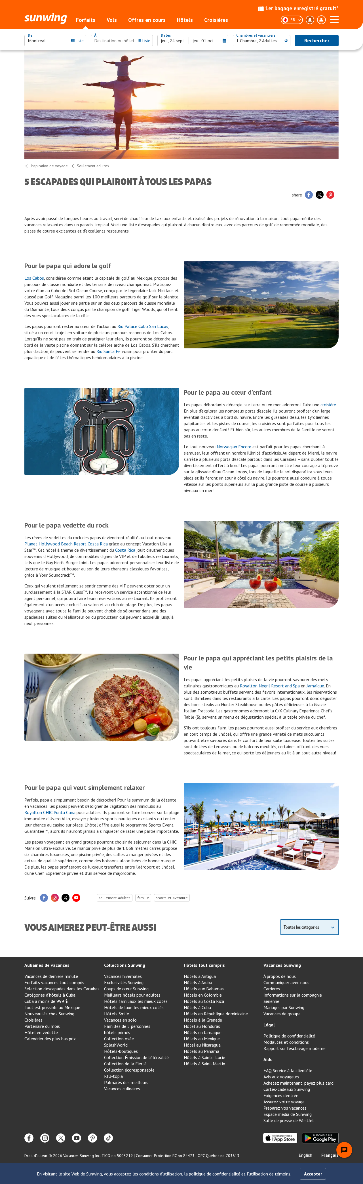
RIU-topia (113, 1076)
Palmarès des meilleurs (126, 1082)
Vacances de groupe (282, 1013)
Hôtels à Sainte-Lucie (204, 1057)
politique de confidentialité (214, 1174)
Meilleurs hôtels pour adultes (132, 995)
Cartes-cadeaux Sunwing (286, 1089)
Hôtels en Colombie (203, 995)
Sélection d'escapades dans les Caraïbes (62, 988)
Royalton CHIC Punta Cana (49, 812)
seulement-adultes (114, 897)
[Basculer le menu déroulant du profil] (321, 20)
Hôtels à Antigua (200, 976)
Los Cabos (34, 278)
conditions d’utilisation (160, 1174)
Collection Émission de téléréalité (136, 1057)
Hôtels (185, 19)
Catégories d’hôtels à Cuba (49, 995)
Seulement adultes (93, 165)
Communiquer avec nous (286, 982)
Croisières (216, 19)
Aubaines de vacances (46, 965)
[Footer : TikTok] (108, 1138)
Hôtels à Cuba (197, 1007)
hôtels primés (117, 1032)
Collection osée (119, 1038)
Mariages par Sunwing (283, 1007)
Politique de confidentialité (289, 1036)
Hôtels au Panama (201, 1051)
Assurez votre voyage (284, 1101)
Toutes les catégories (301, 927)
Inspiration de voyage (49, 165)
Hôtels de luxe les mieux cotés (134, 1007)
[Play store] (320, 1138)
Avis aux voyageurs (281, 1077)
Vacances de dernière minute (51, 976)
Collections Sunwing (124, 965)
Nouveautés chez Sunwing (49, 1013)
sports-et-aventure (172, 897)
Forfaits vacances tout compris (54, 982)
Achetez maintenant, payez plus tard (298, 1083)
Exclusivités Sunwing (123, 982)
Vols (112, 19)
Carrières (271, 988)
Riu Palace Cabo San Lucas (142, 326)
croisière (328, 404)
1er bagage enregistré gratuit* (302, 8)
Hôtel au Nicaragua (202, 1045)
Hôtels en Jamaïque (202, 1032)
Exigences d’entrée (280, 1095)
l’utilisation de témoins (268, 1174)
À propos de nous (279, 976)
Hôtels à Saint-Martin (204, 1063)
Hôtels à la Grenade (203, 1020)
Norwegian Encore (234, 446)
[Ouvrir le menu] (334, 18)
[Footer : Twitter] (60, 1138)
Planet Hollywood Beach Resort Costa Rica (66, 544)
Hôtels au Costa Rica (204, 1001)
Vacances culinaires (122, 1088)
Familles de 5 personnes (127, 1026)
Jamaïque (315, 686)
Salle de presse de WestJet (288, 1120)
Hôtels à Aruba (198, 982)
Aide (268, 1059)
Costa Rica (125, 550)
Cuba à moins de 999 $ (46, 1001)
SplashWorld (116, 1045)
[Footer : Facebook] (28, 1138)
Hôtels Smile (116, 1013)
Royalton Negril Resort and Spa (270, 686)
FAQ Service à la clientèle (287, 1070)
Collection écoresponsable (129, 1070)
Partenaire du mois (42, 1026)
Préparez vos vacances (285, 1108)
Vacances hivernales (123, 976)
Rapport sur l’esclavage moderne (294, 1048)
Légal (269, 1025)
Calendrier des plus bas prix (50, 1038)
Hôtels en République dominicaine (216, 1013)
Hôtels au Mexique (202, 1038)
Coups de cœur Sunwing (126, 988)
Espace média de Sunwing (287, 1114)
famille (143, 897)
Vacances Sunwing (282, 965)
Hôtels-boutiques (121, 1051)
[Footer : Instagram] (44, 1138)
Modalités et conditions (286, 1042)
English (305, 1155)
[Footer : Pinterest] (92, 1138)
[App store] (280, 1138)
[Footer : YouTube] (76, 1138)
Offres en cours (147, 19)
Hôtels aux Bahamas (204, 988)
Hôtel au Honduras (202, 1026)
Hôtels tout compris (204, 965)
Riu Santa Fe (108, 351)
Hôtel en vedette (41, 1032)
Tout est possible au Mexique (52, 1007)
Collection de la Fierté (125, 1063)
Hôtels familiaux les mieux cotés (136, 1001)
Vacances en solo (120, 1020)
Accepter (313, 1174)
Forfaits (85, 19)
